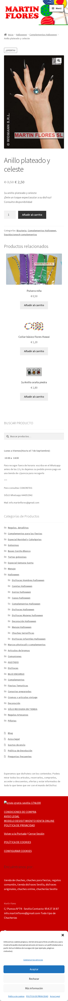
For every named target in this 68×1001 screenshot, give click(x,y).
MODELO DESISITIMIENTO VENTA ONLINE (29, 821)
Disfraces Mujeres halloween (27, 615)
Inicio (10, 34)
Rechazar (34, 978)
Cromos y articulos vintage (22, 697)
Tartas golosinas (17, 556)
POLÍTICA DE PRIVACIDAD (37, 996)
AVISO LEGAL (11, 816)
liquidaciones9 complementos (20, 234)
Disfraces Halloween (23, 609)
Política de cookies (16, 996)
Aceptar (34, 969)
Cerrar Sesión (36, 833)
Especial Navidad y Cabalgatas (24, 539)
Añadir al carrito (32, 214)
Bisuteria (22, 230)
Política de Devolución (20, 750)
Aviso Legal (55, 996)
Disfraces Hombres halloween (28, 580)
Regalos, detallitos (18, 527)
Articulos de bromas (19, 650)
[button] (63, 935)
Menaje (12, 568)
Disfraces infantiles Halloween (29, 638)
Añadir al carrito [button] (34, 305)
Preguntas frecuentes (20, 756)
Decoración (14, 703)
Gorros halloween (21, 592)
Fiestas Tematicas (18, 685)
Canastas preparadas (19, 691)
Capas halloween (21, 597)
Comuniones (14, 656)
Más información (34, 988)
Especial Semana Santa (20, 562)
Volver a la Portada (15, 833)
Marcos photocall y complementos (27, 644)
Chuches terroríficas (23, 633)
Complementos (16, 679)
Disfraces (13, 668)
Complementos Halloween (43, 34)
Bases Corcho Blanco (19, 551)
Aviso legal (14, 739)
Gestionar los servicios (33, 959)
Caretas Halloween (22, 586)
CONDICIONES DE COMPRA (20, 812)
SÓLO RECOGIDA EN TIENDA (22, 709)
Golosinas (13, 545)
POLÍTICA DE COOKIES (17, 842)
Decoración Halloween (24, 621)
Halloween (21, 34)
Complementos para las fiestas (25, 533)
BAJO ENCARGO (16, 674)
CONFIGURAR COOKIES (18, 851)
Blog (10, 733)
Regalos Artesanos (18, 714)
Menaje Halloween (21, 627)
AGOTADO (13, 662)
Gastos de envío (16, 744)
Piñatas (12, 720)
